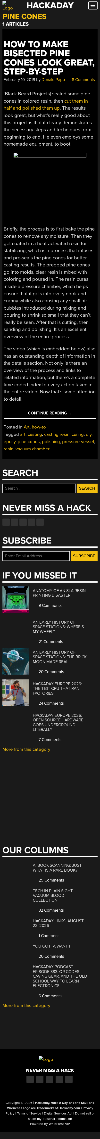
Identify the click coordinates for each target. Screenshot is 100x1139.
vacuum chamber (33, 449)
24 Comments (51, 703)
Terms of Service (29, 1113)
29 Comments (51, 880)
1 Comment (48, 935)
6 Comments (50, 996)
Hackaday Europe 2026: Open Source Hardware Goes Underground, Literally (58, 722)
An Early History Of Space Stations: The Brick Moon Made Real (60, 657)
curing (78, 434)
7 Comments (49, 739)
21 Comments (50, 641)
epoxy (10, 441)
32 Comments (51, 910)
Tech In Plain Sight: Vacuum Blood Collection (53, 895)
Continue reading (57, 414)
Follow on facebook (6, 522)
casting (35, 434)
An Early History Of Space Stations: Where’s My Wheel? (58, 627)
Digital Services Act (58, 1113)
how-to (39, 427)
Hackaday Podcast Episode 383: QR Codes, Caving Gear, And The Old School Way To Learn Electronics (60, 976)
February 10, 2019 (19, 79)
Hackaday (50, 5)
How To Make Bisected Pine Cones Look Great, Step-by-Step (49, 58)
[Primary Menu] (93, 5)
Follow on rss (31, 522)
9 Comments (50, 605)
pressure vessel (78, 441)
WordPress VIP (59, 1124)
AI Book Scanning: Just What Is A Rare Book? (57, 868)
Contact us (40, 522)
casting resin (56, 434)
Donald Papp (53, 79)
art (22, 434)
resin (8, 449)
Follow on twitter (14, 522)
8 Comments (83, 79)
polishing (51, 441)
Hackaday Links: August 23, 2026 (58, 923)
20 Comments (51, 671)
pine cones (29, 441)
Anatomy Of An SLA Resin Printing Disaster (59, 593)
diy (89, 434)
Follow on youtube (23, 522)
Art (27, 427)
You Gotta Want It (52, 946)
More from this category (26, 749)
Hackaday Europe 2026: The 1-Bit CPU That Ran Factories (57, 688)
